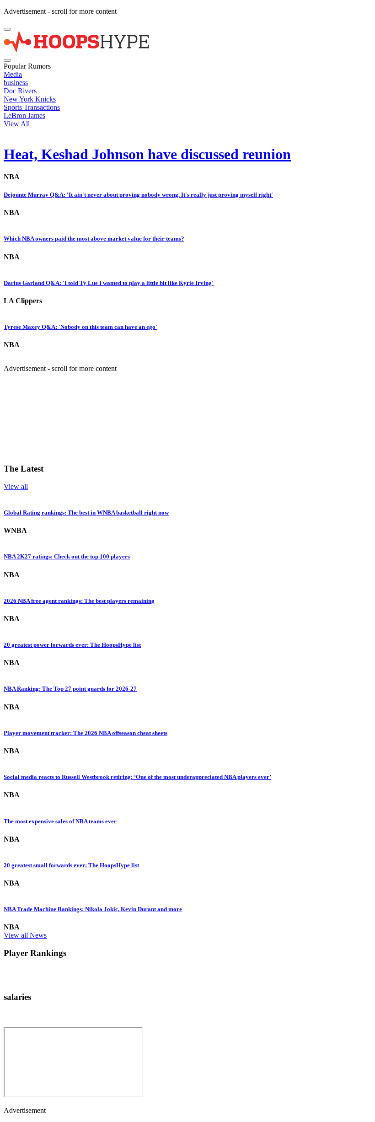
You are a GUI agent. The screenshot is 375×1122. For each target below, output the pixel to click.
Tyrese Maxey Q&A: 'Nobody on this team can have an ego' (80, 326)
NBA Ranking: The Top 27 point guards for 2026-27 (70, 688)
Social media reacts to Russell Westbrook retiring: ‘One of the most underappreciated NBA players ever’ (137, 776)
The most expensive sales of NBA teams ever (60, 821)
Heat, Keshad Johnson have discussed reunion (147, 154)
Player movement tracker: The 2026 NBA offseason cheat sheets (85, 733)
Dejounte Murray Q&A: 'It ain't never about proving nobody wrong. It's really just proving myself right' (138, 194)
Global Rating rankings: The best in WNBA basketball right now (86, 512)
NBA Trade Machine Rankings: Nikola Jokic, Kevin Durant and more (93, 909)
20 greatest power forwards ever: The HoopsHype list (72, 644)
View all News (25, 935)
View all (16, 486)
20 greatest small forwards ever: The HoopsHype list (71, 865)
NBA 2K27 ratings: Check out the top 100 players (67, 556)
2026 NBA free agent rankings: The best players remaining (79, 600)
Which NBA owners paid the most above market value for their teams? (94, 238)
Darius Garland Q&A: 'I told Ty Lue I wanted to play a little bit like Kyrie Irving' (109, 282)
